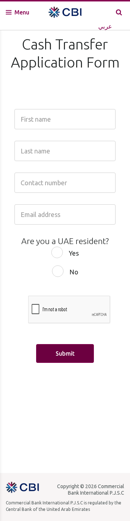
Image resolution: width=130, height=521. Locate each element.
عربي (105, 26)
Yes (74, 253)
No (73, 271)
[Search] (119, 12)
